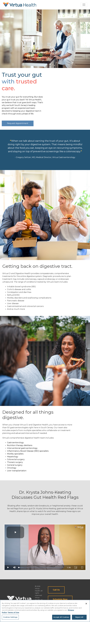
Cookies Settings (10, 617)
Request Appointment (17, 123)
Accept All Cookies (61, 617)
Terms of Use (13, 612)
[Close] (86, 603)
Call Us (56, 590)
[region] (45, 611)
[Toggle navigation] (84, 4)
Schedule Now (60, 599)
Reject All (79, 617)
